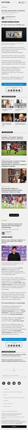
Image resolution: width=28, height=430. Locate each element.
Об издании (6, 389)
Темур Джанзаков (10, 16)
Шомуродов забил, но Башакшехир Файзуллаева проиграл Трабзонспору (11, 190)
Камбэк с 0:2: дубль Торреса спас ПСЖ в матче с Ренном (12, 138)
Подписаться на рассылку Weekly (10, 375)
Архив (4, 394)
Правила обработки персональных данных (14, 397)
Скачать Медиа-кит (8, 403)
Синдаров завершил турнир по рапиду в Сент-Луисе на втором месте (13, 355)
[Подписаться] (26, 377)
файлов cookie (19, 423)
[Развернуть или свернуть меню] (26, 2)
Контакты (5, 400)
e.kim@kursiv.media (9, 234)
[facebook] (3, 383)
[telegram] (14, 383)
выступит (12, 269)
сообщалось (20, 317)
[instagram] (8, 383)
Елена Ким (8, 231)
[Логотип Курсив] (5, 2)
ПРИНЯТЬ (14, 426)
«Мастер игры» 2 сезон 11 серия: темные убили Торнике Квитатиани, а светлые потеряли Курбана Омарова (13, 163)
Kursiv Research (7, 406)
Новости (4, 7)
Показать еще (14, 215)
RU (22, 2)
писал (18, 77)
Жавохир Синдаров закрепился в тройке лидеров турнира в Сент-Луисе (13, 360)
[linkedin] (19, 383)
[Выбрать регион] (19, 2)
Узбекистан (4, 237)
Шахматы (10, 237)
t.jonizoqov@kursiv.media (10, 19)
